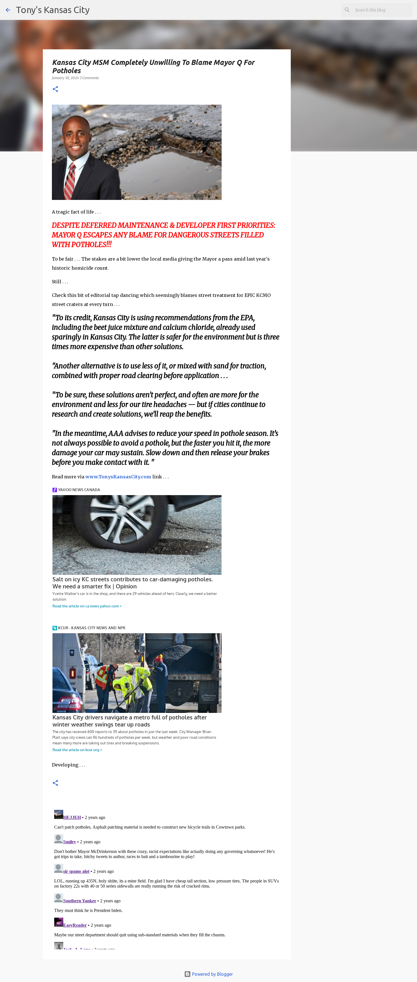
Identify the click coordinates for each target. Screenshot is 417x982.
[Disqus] (167, 878)
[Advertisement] (337, 254)
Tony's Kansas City (53, 10)
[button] (55, 89)
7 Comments (89, 78)
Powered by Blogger (212, 974)
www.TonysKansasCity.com (118, 477)
